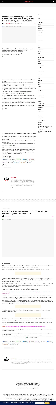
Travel (39, 88)
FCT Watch (40, 80)
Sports (39, 61)
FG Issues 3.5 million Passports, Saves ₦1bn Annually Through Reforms (45, 127)
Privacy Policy (40, 22)
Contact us (40, 28)
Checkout (39, 26)
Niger (9, 167)
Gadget (39, 92)
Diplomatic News (41, 105)
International (41, 55)
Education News (7, 208)
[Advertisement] (28, 5)
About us (39, 24)
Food (39, 78)
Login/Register (40, 32)
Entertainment (40, 69)
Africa (39, 53)
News (21, 23)
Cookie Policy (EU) (41, 30)
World (39, 76)
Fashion (39, 86)
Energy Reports (40, 67)
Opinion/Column (41, 65)
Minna (6, 167)
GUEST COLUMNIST (41, 103)
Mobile (39, 84)
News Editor (8, 23)
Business (18, 23)
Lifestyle (39, 63)
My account (40, 34)
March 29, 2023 (13, 23)
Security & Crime (41, 57)
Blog (39, 20)
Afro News (39, 74)
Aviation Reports (41, 97)
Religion (39, 59)
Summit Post (28, 2)
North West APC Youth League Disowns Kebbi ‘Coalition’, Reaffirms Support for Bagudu (45, 131)
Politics (39, 47)
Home (39, 18)
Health (39, 82)
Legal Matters (40, 90)
